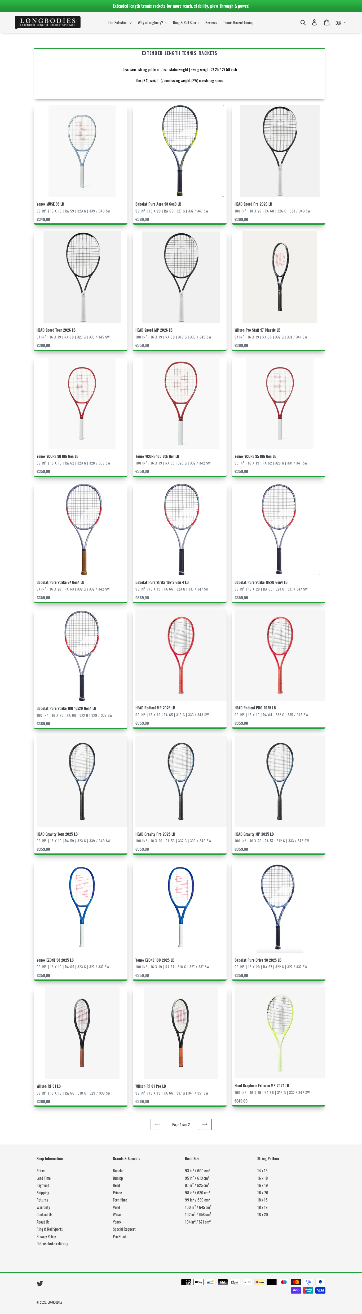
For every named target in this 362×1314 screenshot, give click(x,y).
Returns (42, 1200)
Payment (43, 1185)
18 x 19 (262, 1207)
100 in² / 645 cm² (198, 1207)
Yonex (117, 1222)
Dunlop (118, 1178)
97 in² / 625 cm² (197, 1185)
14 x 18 (262, 1170)
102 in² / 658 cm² (198, 1214)
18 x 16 (262, 1200)
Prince (117, 1192)
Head (116, 1185)
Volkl (116, 1207)
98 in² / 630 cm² (197, 1192)
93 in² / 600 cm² (197, 1170)
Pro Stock (119, 1236)
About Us (43, 1222)
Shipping (43, 1192)
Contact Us (44, 1214)
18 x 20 (262, 1214)
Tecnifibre (120, 1200)
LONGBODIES (55, 1302)
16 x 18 (262, 1178)
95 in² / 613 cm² (197, 1178)
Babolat (118, 1170)
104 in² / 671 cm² (198, 1222)
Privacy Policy (46, 1236)
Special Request (124, 1229)
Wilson (117, 1214)
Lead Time (44, 1178)
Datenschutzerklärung (52, 1243)
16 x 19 (262, 1185)
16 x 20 (262, 1192)
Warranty (43, 1207)
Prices (41, 1170)
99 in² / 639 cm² (197, 1200)
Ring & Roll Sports (50, 1229)
